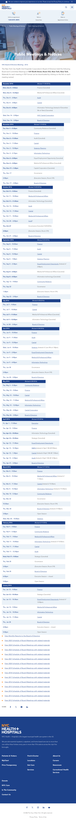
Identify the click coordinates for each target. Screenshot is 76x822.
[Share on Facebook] (10, 707)
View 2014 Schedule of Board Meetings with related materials (27, 691)
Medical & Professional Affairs (38, 196)
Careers (56, 760)
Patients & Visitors (9, 756)
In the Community (9, 790)
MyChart (5, 760)
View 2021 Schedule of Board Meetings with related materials (27, 659)
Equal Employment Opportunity (48, 264)
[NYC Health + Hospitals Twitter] (32, 807)
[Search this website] (66, 7)
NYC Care (6, 785)
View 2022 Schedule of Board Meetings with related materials (27, 654)
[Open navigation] (72, 7)
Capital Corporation (31, 410)
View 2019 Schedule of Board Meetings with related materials (27, 668)
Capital (39, 103)
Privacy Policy (34, 817)
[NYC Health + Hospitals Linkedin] (43, 807)
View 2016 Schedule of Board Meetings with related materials (27, 682)
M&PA (34, 448)
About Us (56, 756)
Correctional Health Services (60, 771)
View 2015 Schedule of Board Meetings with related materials (27, 687)
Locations (31, 760)
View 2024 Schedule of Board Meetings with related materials (27, 645)
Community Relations (44, 282)
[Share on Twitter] (16, 707)
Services (30, 770)
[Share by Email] (21, 707)
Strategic (35, 347)
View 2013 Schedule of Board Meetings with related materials (27, 696)
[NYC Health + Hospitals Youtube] (49, 807)
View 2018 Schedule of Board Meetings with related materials (27, 673)
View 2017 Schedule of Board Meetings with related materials (27, 677)
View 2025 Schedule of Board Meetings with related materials (27, 641)
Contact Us (6, 794)
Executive (35, 423)
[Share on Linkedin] (27, 707)
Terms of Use (42, 817)
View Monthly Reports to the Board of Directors (22, 636)
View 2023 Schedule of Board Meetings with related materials (27, 650)
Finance (36, 133)
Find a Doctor (33, 756)
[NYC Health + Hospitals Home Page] (6, 7)
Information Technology (42, 153)
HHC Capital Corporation (45, 115)
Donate (5, 781)
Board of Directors (43, 120)
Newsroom (57, 765)
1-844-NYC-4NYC (14, 20)
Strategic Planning (40, 148)
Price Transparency (9, 765)
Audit (39, 98)
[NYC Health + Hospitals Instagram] (38, 807)
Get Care (30, 765)
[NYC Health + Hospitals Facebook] (27, 807)
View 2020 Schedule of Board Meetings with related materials (27, 664)
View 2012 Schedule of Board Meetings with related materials (27, 700)
